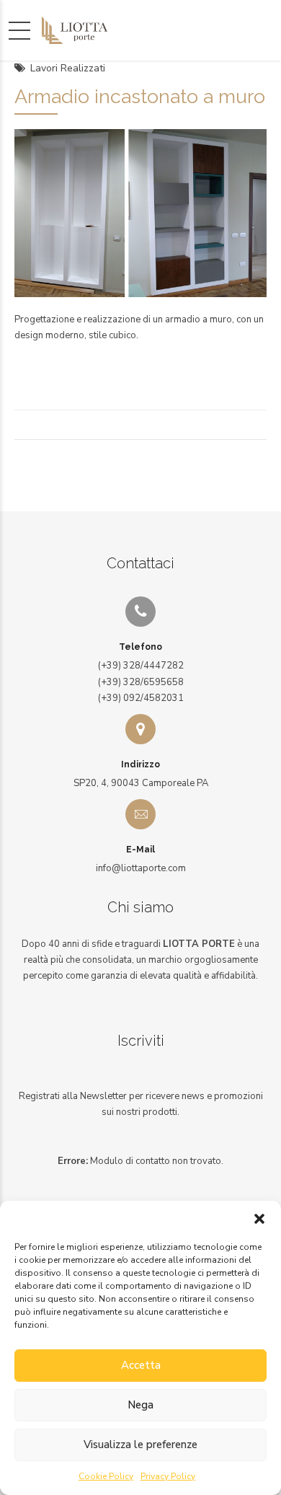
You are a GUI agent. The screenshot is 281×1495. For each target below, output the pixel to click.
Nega (140, 1405)
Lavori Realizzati (67, 68)
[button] (259, 1219)
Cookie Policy (106, 1476)
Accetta (141, 1365)
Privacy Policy (167, 1476)
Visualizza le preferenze (140, 1444)
